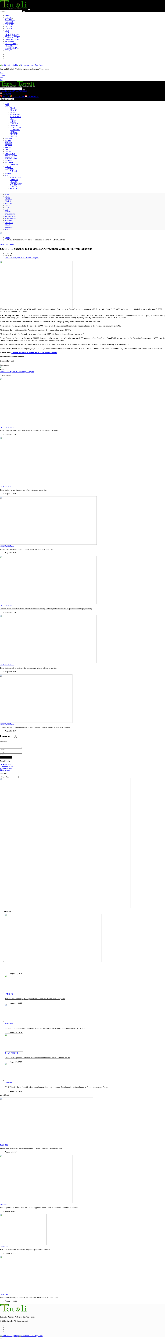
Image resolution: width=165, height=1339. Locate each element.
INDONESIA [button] (33, 97)
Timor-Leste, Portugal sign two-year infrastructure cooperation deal (23, 490)
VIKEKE (13, 132)
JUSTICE (8, 28)
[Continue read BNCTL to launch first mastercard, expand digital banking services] (23, 1244)
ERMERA (14, 123)
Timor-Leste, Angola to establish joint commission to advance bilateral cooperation (28, 668)
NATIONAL (10, 20)
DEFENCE (9, 26)
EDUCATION (10, 44)
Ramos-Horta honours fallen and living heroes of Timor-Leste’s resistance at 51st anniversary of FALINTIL (45, 1028)
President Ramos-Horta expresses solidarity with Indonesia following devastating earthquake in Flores (35, 727)
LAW (7, 31)
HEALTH (9, 46)
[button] (2, 73)
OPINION (14, 164)
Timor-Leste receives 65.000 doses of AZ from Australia (34, 353)
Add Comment (6, 757)
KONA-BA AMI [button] (16, 91)
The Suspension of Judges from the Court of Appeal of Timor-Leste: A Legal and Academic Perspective (39, 1208)
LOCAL (8, 18)
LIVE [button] (25, 91)
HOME (8, 15)
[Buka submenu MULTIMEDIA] (18, 48)
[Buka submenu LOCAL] (12, 18)
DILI (12, 119)
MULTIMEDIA (11, 48)
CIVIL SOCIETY (12, 35)
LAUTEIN (14, 125)
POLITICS (9, 22)
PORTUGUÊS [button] (18, 97)
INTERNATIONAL (13, 39)
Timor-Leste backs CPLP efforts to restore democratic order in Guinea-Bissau (26, 549)
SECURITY (9, 24)
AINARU (13, 110)
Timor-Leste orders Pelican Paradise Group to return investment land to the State (31, 1148)
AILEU (13, 108)
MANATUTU (15, 128)
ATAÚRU (14, 134)
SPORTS (8, 50)
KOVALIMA (15, 114)
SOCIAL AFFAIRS (12, 37)
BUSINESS (9, 41)
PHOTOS (13, 171)
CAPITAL (9, 33)
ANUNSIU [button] (4, 91)
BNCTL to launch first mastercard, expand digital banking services (25, 1250)
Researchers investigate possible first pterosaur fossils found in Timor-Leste (29, 1297)
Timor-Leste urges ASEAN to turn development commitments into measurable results (29, 431)
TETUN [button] (6, 97)
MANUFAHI (15, 130)
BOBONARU (15, 117)
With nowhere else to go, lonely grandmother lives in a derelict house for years (35, 999)
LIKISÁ (13, 121)
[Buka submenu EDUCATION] (17, 44)
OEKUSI (13, 136)
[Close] (29, 9)
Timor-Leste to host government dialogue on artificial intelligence (29, 968)
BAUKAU (14, 112)
